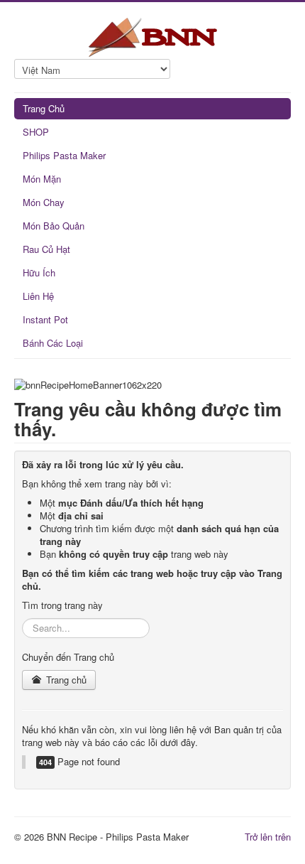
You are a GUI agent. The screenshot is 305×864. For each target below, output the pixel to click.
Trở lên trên (268, 836)
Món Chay (44, 202)
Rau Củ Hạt (46, 249)
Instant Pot (45, 319)
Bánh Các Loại (53, 343)
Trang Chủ (44, 108)
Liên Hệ (38, 296)
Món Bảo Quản (53, 225)
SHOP (36, 132)
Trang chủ (65, 679)
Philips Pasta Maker (64, 155)
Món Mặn (42, 178)
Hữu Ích (39, 272)
